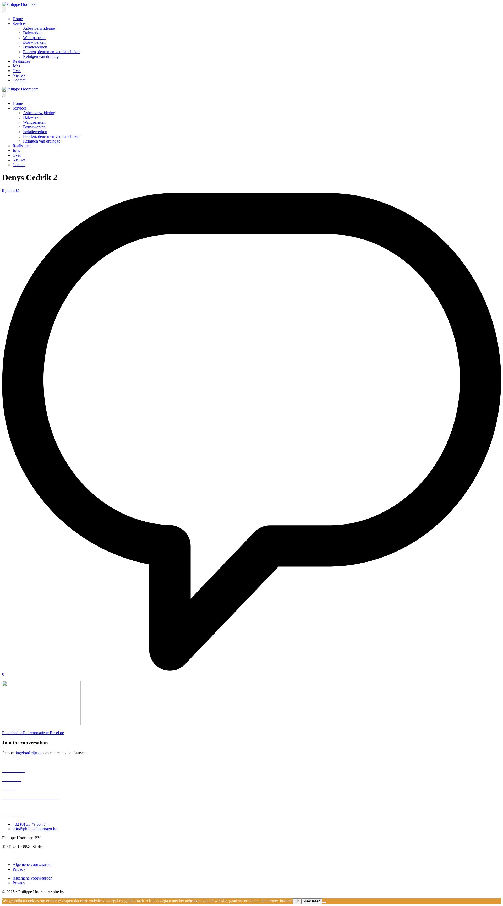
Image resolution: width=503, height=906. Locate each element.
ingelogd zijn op (29, 753)
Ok (297, 901)
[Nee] (324, 902)
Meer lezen (311, 901)
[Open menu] (4, 9)
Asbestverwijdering (18, 762)
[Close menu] (4, 94)
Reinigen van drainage (20, 806)
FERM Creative (78, 891)
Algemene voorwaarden (32, 864)
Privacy (19, 869)
